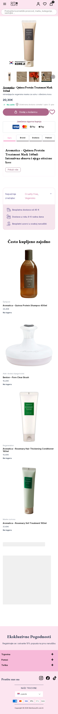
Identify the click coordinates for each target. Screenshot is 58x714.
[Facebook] (48, 678)
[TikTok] (55, 678)
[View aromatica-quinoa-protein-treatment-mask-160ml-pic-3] (46, 77)
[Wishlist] (45, 4)
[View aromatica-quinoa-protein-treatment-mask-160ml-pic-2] (34, 77)
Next (53, 77)
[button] (52, 112)
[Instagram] (41, 678)
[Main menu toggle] (4, 4)
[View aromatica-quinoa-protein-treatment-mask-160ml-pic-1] (22, 77)
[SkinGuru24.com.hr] (14, 4)
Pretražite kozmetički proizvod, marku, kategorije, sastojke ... (28, 12)
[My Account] (38, 4)
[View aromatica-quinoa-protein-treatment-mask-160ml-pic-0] (9, 77)
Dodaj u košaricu (28, 112)
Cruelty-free (31, 194)
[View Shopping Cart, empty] (51, 4)
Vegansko (30, 198)
